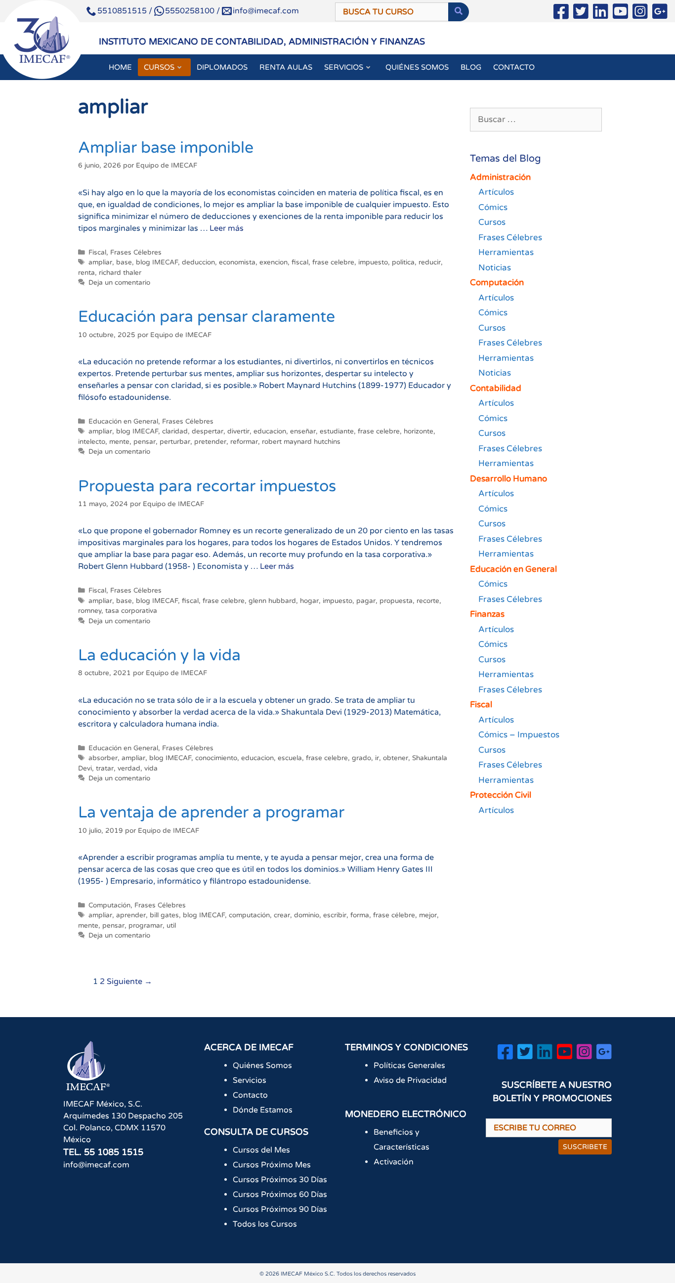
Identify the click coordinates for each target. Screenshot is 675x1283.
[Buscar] (458, 11)
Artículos (496, 192)
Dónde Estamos (263, 1110)
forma (359, 915)
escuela (290, 758)
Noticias (494, 267)
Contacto (250, 1095)
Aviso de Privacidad (410, 1080)
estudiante (337, 431)
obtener (395, 758)
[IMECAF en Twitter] (581, 13)
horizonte (418, 431)
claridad (175, 431)
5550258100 (189, 11)
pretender (210, 442)
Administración (500, 177)
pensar (144, 442)
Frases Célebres (136, 253)
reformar (244, 442)
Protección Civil (500, 795)
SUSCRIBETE (585, 1147)
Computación (109, 905)
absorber (103, 758)
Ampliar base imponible (165, 147)
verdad (129, 768)
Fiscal (97, 253)
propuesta (396, 601)
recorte (428, 601)
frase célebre (394, 915)
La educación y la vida (159, 655)
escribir (334, 915)
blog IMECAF (157, 262)
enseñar (303, 431)
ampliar (100, 262)
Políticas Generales (409, 1065)
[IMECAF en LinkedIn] (600, 13)
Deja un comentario (119, 283)
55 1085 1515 (113, 1152)
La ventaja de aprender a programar (211, 812)
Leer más (227, 228)
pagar (366, 601)
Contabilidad (495, 388)
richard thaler (120, 273)
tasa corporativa (131, 611)
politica (403, 262)
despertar (207, 431)
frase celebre (333, 262)
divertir (238, 431)
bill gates (164, 915)
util (171, 926)
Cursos (492, 222)
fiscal (300, 262)
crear (282, 915)
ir (377, 758)
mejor (428, 915)
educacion (269, 431)
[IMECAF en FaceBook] (561, 13)
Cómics (492, 207)
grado (361, 758)
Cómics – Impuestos (518, 734)
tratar (105, 768)
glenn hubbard (272, 601)
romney (89, 611)
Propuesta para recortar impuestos (207, 486)
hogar (309, 601)
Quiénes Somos (262, 1065)
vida (151, 768)
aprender (131, 915)
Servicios (249, 1080)
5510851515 (122, 11)
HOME (120, 67)
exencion (273, 262)
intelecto (91, 442)
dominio (306, 915)
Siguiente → (129, 981)
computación (249, 915)
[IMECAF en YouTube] (620, 13)
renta (86, 273)
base (124, 262)
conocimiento (216, 758)
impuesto (373, 262)
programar (145, 926)
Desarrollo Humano (508, 478)
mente (119, 442)
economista (237, 262)
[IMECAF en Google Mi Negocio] (660, 13)
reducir (430, 262)
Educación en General (123, 422)
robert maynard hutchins (301, 442)
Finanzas (487, 614)
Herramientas (506, 252)
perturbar (175, 442)
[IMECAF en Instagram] (640, 13)
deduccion (198, 262)
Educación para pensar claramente (206, 316)
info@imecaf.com (266, 11)
